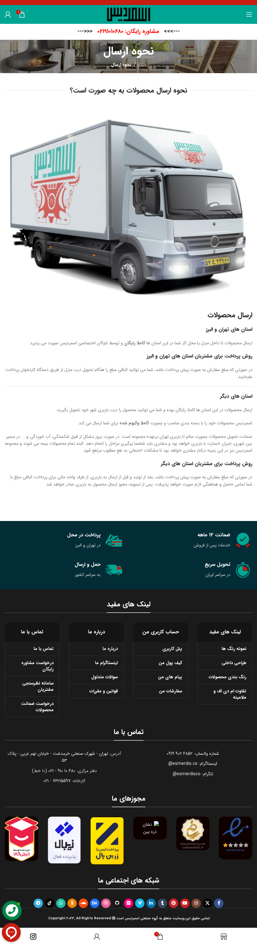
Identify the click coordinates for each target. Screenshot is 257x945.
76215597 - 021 (57, 780)
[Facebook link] (218, 903)
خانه (142, 64)
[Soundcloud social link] (83, 903)
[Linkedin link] (151, 903)
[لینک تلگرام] (38, 903)
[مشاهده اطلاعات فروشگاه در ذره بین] (150, 827)
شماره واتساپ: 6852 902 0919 (193, 753)
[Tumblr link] (162, 903)
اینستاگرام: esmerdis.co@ (192, 763)
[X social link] (207, 903)
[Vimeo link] (139, 903)
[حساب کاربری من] (8, 14)
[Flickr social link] (128, 903)
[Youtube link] (185, 903)
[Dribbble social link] (106, 903)
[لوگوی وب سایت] (128, 14)
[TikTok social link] (49, 903)
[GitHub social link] (117, 903)
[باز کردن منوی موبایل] (249, 14)
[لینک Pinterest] (173, 903)
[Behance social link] (94, 903)
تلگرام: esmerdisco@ (193, 773)
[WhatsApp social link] (61, 903)
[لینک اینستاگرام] (196, 903)
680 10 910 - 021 (61, 770)
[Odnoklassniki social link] (72, 903)
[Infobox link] (128, 31)
